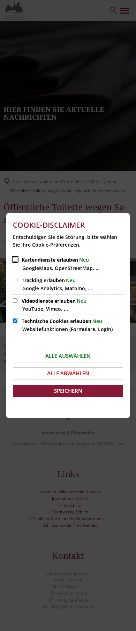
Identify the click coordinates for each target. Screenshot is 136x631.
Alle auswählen (68, 355)
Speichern (68, 390)
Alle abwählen (68, 373)
